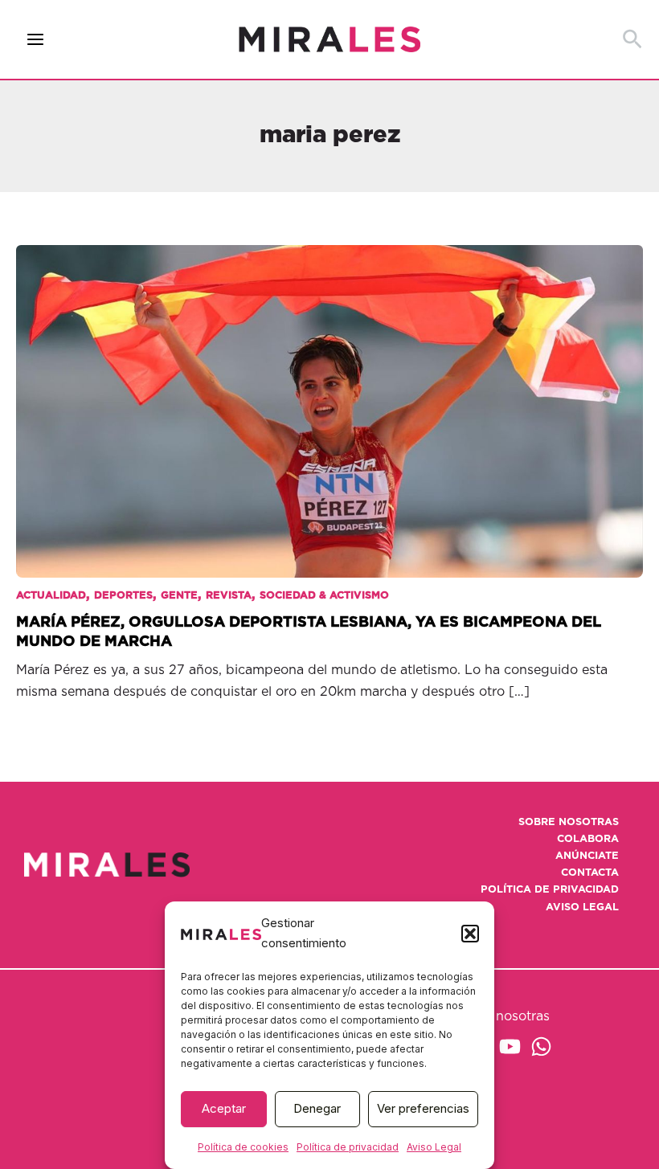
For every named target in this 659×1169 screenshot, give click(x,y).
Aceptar (224, 1108)
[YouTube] (510, 1046)
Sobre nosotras (568, 822)
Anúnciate (587, 856)
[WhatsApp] (541, 1046)
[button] (470, 934)
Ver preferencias (423, 1108)
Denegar (317, 1108)
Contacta (590, 873)
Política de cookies (243, 1147)
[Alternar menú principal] (35, 39)
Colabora (588, 839)
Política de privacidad (348, 1147)
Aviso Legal (434, 1147)
